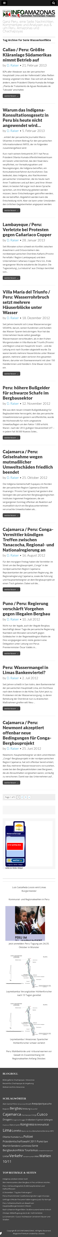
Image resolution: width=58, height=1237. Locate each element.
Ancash (28, 1104)
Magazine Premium (21, 1233)
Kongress (27, 1124)
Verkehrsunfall (28, 1157)
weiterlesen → (11, 95)
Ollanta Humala (10, 1136)
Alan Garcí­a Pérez (10, 1104)
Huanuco (6, 1125)
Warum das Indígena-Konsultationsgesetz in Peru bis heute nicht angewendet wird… (26, 117)
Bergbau (16, 1108)
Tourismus (31, 1150)
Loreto (16, 1131)
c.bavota (41, 1233)
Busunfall (34, 1109)
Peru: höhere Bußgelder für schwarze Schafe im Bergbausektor (26, 393)
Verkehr (16, 1155)
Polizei (28, 1136)
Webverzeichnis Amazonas (14, 1087)
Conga (34, 1115)
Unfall (6, 1156)
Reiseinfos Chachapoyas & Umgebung (18, 1083)
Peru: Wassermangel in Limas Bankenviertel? (25, 670)
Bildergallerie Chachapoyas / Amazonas (19, 1080)
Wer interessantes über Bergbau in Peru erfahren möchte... (27, 1182)
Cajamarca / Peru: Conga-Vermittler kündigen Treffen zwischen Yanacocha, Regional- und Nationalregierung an (28, 539)
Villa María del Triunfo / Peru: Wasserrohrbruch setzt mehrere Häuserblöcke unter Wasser (26, 302)
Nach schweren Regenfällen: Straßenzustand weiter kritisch (27, 1209)
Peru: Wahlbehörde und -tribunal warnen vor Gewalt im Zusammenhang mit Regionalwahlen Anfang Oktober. (29, 1055)
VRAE (36, 1156)
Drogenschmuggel (18, 1120)
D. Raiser (13, 65)
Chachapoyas (26, 1115)
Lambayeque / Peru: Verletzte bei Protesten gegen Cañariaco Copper (27, 229)
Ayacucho (47, 1103)
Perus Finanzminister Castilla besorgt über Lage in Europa (26, 1196)
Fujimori (39, 1119)
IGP (14, 1125)
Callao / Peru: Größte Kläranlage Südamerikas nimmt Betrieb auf (27, 54)
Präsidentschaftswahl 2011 (19, 1141)
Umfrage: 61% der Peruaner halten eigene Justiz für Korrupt (27, 1199)
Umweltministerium (45, 1151)
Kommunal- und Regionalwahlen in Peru (29, 899)
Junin (18, 1125)
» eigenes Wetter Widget (15, 864)
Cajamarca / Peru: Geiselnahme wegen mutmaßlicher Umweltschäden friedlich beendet (28, 462)
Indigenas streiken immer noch (15, 1179)
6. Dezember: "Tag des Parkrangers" (17, 1192)
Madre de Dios (26, 1131)
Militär (47, 1131)
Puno (40, 1141)
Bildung (26, 1108)
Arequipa (37, 1103)
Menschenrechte (39, 1131)
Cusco (42, 1114)
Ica (11, 1124)
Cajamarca (12, 1114)
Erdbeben (31, 1119)
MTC (52, 1131)
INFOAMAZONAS (27, 1231)
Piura (21, 1137)
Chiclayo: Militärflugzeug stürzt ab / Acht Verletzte (22, 1213)
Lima (7, 1130)
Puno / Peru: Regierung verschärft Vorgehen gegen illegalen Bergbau (26, 608)
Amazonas (21, 1104)
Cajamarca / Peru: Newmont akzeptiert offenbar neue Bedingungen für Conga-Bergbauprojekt (27, 733)
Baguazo (6, 1109)
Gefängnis (48, 1119)
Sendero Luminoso (21, 1145)
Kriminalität (42, 1124)
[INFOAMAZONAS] (29, 12)
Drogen (7, 1119)
